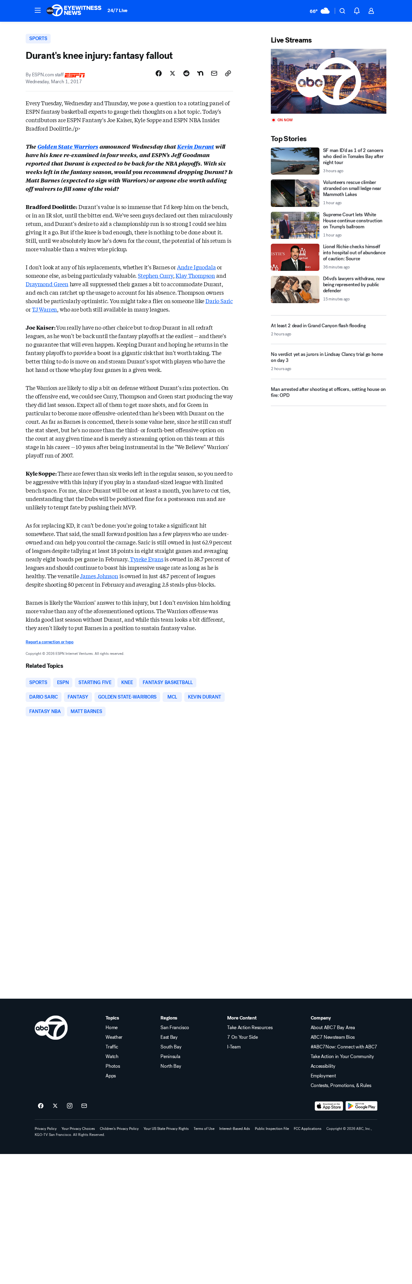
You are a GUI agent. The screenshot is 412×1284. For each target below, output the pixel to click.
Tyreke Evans (146, 559)
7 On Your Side (242, 1037)
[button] (37, 10)
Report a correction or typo (49, 642)
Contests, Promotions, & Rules (341, 1085)
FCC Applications (308, 1128)
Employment (323, 1075)
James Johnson (99, 576)
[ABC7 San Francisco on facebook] (41, 1106)
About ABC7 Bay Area (333, 1027)
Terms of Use (204, 1128)
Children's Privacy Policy (119, 1128)
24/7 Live (117, 10)
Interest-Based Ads (234, 1128)
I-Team (233, 1047)
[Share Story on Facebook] (159, 73)
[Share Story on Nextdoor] (200, 73)
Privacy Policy (46, 1128)
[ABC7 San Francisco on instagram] (70, 1106)
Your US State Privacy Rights (166, 1128)
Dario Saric (219, 301)
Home (112, 1027)
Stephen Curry (155, 275)
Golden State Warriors (67, 146)
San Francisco (174, 1027)
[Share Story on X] (172, 73)
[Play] (328, 81)
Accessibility (323, 1066)
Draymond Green (47, 284)
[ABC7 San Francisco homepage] (73, 10)
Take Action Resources (249, 1027)
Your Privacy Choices (78, 1128)
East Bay (168, 1037)
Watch (112, 1056)
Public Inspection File (272, 1128)
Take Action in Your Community (342, 1056)
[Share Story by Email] (214, 73)
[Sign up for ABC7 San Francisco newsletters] (84, 1106)
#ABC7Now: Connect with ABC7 (344, 1047)
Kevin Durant (195, 146)
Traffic (112, 1047)
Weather (114, 1037)
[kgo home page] (51, 1028)
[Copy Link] (228, 73)
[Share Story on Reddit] (186, 73)
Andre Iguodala (196, 267)
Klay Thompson (195, 275)
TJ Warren (44, 309)
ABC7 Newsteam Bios (333, 1037)
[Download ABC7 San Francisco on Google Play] (361, 1106)
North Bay (170, 1066)
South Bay (170, 1047)
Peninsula (170, 1056)
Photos (113, 1066)
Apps (111, 1075)
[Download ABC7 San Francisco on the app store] (329, 1106)
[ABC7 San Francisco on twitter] (55, 1106)
